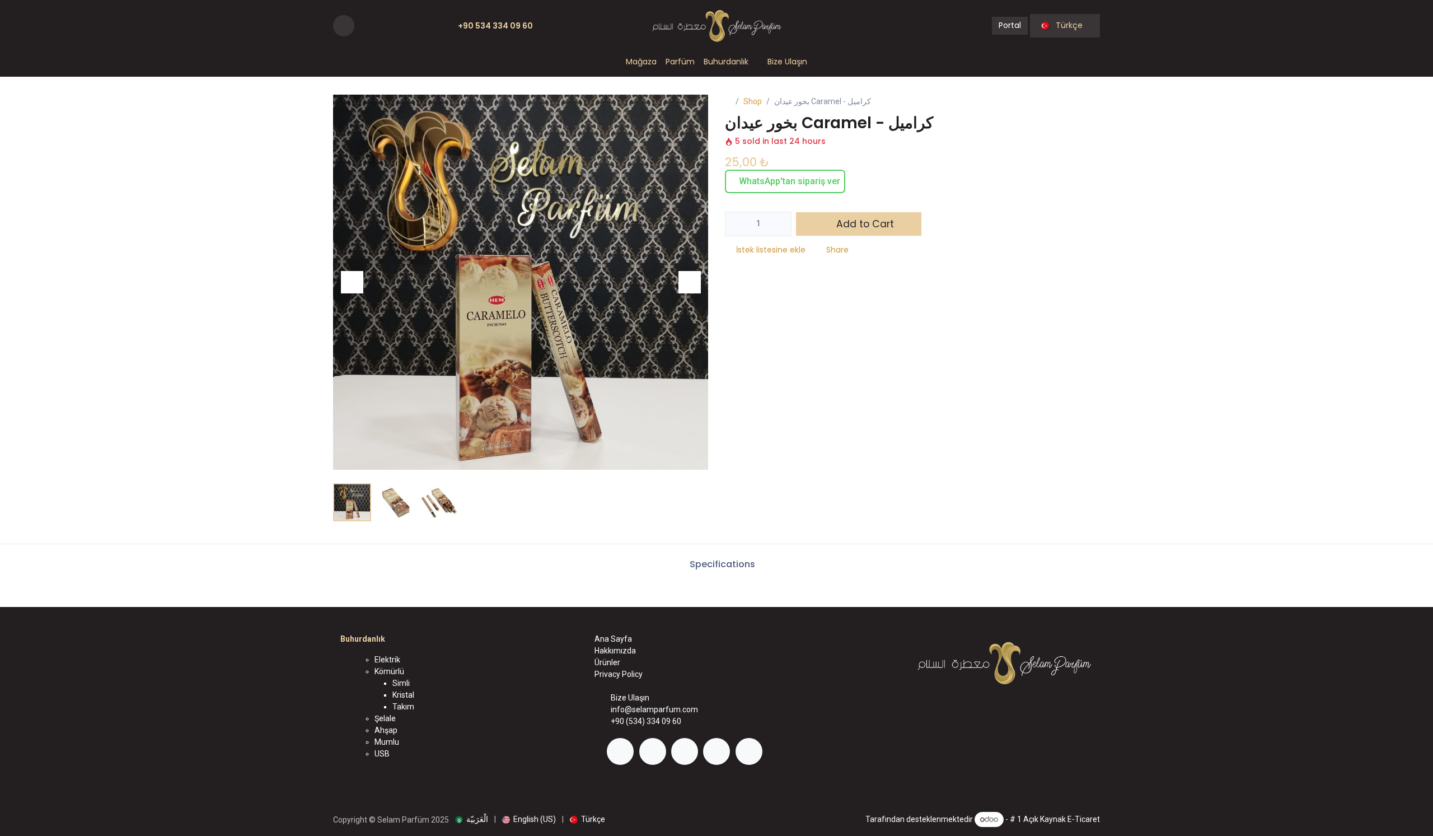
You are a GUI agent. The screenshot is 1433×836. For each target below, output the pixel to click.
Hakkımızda (615, 650)
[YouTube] (399, 26)
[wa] (431, 26)
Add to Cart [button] (863, 224)
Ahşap (385, 730)
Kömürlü (389, 671)
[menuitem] (641, 62)
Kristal (403, 694)
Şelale (385, 718)
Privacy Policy (618, 674)
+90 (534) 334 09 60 (646, 721)
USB (382, 753)
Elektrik (387, 659)
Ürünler (607, 662)
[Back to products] (1077, 102)
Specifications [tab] (721, 564)
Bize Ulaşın (630, 697)
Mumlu (386, 741)
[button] (343, 25)
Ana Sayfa (613, 638)
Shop (752, 101)
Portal (1010, 25)
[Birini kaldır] (737, 224)
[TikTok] (416, 26)
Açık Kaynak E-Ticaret (1061, 819)
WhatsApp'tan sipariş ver (788, 181)
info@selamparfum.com (654, 709)
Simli (401, 683)
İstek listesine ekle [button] (771, 249)
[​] (620, 751)
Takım (403, 706)
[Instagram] (382, 26)
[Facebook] (364, 26)
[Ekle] (779, 224)
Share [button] (837, 249)
